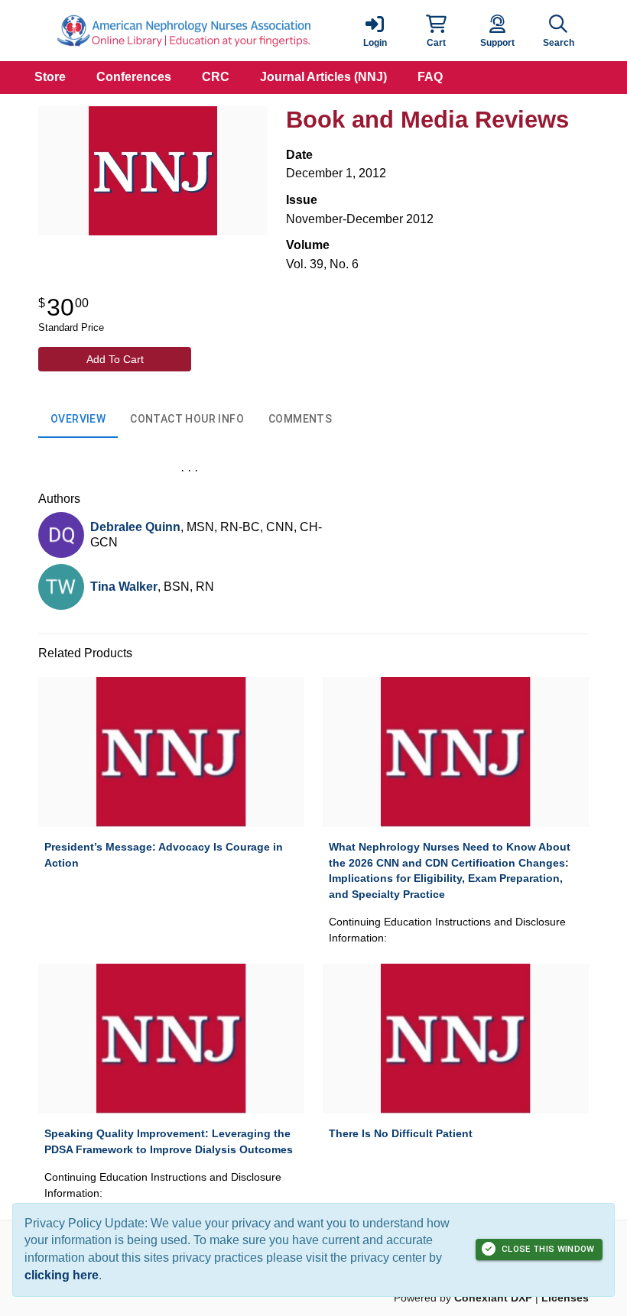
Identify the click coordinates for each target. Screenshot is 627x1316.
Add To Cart (115, 359)
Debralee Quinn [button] (135, 526)
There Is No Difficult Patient (401, 1133)
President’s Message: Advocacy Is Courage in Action (163, 855)
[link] (374, 30)
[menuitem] (50, 77)
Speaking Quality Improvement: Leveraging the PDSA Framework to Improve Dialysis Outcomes (168, 1141)
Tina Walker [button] (124, 586)
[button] (435, 30)
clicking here (61, 1275)
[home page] (183, 30)
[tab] (78, 419)
